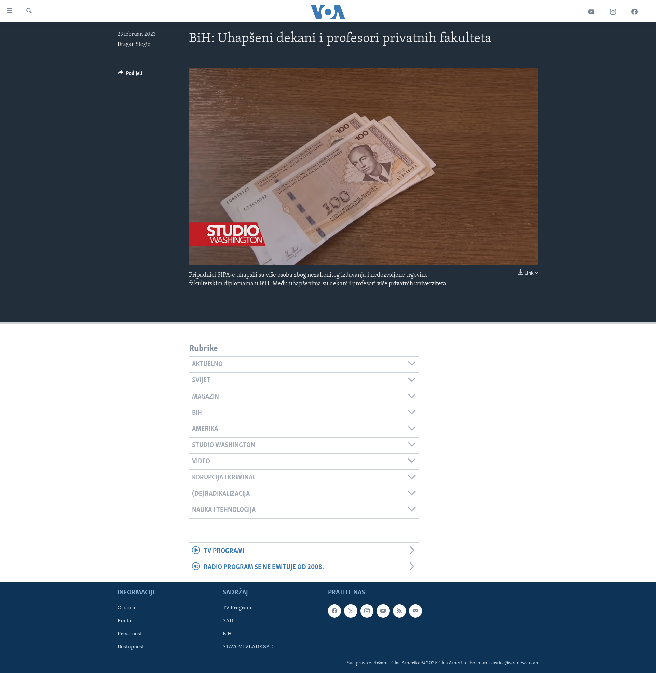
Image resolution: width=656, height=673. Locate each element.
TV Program (237, 608)
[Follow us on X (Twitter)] (350, 611)
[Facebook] (634, 12)
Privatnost (130, 634)
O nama (126, 608)
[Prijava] (415, 611)
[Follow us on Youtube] (383, 611)
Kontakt (127, 621)
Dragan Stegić (134, 44)
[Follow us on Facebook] (334, 611)
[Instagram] (613, 12)
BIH (227, 634)
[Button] (130, 74)
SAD (228, 621)
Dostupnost (131, 647)
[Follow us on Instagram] (366, 611)
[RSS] (399, 611)
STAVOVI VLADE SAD (248, 647)
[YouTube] (591, 12)
